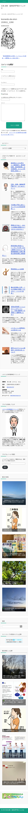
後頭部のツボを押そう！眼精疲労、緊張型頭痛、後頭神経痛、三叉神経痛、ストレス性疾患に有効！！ (18, 167)
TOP (12, 14)
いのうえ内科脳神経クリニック (10, 409)
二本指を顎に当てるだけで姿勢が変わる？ (14, 530)
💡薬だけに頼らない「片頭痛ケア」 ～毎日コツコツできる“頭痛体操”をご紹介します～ (13, 755)
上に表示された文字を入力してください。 (12, 97)
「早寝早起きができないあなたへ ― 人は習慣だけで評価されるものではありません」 (13, 502)
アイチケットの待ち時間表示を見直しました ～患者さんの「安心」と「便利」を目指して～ (14, 555)
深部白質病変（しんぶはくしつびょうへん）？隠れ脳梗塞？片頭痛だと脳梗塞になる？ (18, 310)
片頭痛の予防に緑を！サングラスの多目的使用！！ (18, 207)
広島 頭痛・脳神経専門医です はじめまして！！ (18, 186)
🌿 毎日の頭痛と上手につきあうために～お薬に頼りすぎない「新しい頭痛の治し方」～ (13, 702)
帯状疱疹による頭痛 (17, 269)
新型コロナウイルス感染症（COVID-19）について (18, 350)
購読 (5, 467)
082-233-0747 (10, 387)
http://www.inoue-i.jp (15, 395)
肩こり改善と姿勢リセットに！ (11, 730)
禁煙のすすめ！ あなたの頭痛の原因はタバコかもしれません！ (18, 227)
